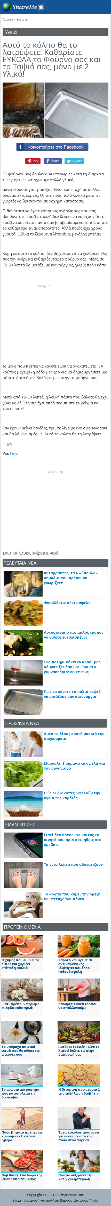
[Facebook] (55, 146)
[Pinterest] (32, 161)
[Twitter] (75, 161)
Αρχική (8, 19)
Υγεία (20, 19)
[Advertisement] (44, 320)
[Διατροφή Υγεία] (23, 10)
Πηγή (7, 443)
